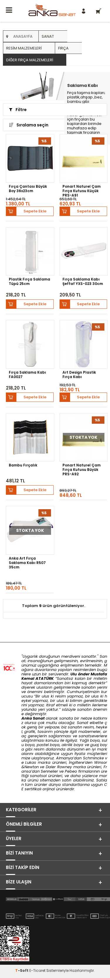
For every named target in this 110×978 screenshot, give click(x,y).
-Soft (22, 970)
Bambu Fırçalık (23, 465)
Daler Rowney (59, 767)
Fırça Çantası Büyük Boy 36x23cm (28, 188)
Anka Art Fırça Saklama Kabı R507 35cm (27, 562)
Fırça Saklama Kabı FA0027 (27, 374)
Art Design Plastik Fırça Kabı (79, 374)
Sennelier (49, 771)
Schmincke (93, 758)
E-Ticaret (37, 970)
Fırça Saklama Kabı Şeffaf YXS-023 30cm (82, 281)
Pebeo (71, 771)
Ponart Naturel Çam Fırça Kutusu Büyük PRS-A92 (81, 469)
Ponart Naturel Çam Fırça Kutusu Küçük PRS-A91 (81, 190)
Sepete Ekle (34, 211)
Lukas (30, 762)
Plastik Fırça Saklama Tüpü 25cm (29, 281)
